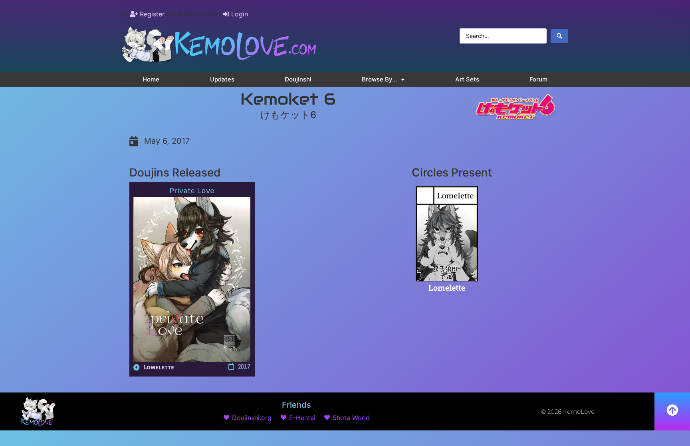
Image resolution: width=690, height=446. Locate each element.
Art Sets (467, 79)
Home (151, 79)
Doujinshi (298, 79)
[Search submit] (559, 36)
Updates (222, 79)
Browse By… (379, 79)
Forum (538, 79)
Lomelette (159, 367)
